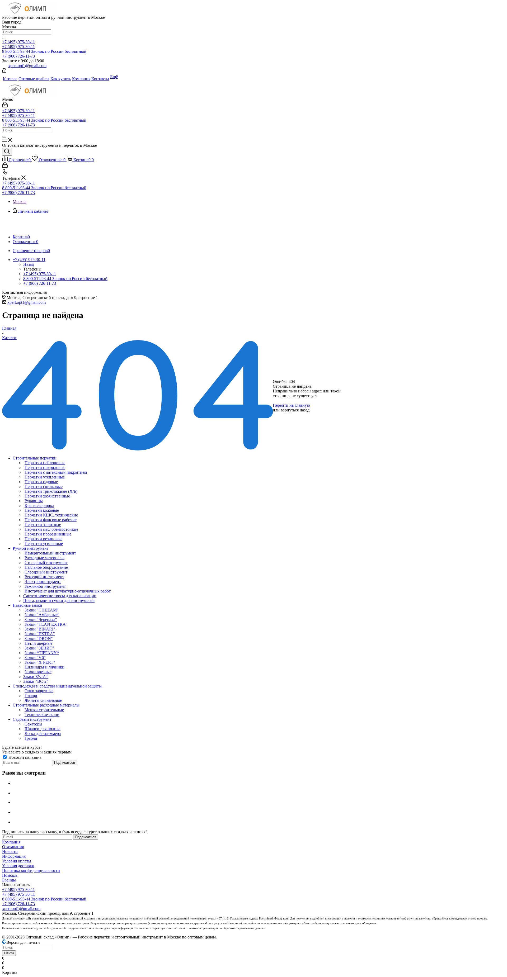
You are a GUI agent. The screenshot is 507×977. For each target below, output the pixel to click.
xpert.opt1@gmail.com (27, 65)
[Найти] (4, 38)
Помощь (9, 875)
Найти (9, 953)
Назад (28, 264)
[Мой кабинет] (4, 71)
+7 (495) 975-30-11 (18, 42)
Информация (14, 856)
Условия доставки (18, 866)
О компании (13, 847)
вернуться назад (295, 410)
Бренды (9, 880)
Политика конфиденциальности (31, 870)
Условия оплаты (16, 861)
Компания (11, 842)
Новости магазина (24, 757)
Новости (10, 851)
